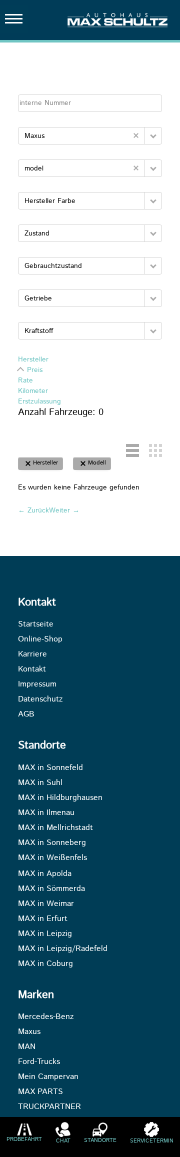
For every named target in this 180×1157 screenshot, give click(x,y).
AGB (26, 714)
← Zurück (33, 511)
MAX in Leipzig (45, 934)
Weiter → (64, 511)
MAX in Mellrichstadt (55, 828)
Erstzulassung (39, 401)
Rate (25, 381)
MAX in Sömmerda (51, 889)
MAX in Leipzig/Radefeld (63, 949)
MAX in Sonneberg (52, 843)
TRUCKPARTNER (49, 1107)
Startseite (36, 624)
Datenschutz (40, 699)
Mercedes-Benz (46, 1017)
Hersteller (33, 359)
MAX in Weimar (46, 904)
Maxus (29, 1032)
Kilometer (33, 391)
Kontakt (32, 669)
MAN (27, 1047)
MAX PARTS (40, 1092)
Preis (34, 370)
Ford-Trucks (39, 1062)
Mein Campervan (48, 1077)
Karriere (32, 654)
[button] (153, 135)
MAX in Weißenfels (52, 858)
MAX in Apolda (45, 874)
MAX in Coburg (45, 964)
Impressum (37, 684)
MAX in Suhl (40, 783)
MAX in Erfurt (43, 919)
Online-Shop (40, 639)
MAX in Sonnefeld (50, 768)
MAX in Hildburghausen (60, 798)
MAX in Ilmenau (46, 813)
